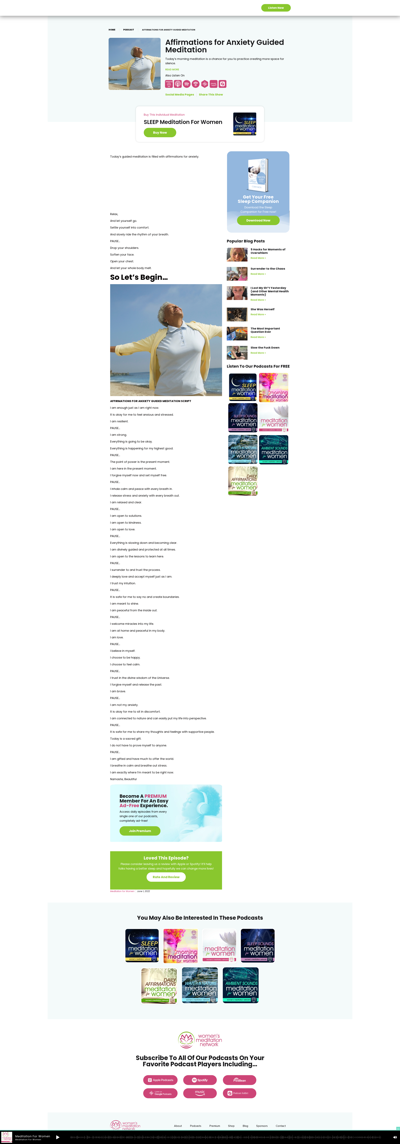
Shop (231, 1126)
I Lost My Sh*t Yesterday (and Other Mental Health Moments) (270, 291)
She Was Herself (263, 309)
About (178, 1126)
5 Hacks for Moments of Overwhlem (268, 251)
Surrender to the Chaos (268, 269)
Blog (245, 1126)
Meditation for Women (122, 891)
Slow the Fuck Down (265, 347)
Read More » (258, 258)
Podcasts (195, 1126)
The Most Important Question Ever (265, 330)
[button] (258, 220)
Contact (281, 1126)
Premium (214, 1126)
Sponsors (262, 1126)
